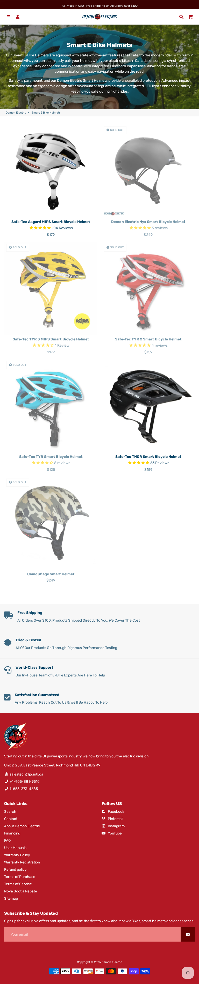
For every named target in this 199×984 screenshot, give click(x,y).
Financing (12, 833)
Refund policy (15, 869)
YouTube (114, 833)
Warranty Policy (17, 855)
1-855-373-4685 (23, 789)
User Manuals (15, 848)
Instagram (116, 826)
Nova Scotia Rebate (20, 891)
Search (10, 811)
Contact (10, 819)
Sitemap (11, 898)
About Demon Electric (22, 826)
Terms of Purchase (19, 877)
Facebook (115, 811)
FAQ (7, 840)
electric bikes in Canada (128, 60)
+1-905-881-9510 (24, 781)
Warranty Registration (22, 862)
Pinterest (115, 819)
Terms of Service (18, 884)
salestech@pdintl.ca (26, 774)
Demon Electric (16, 112)
